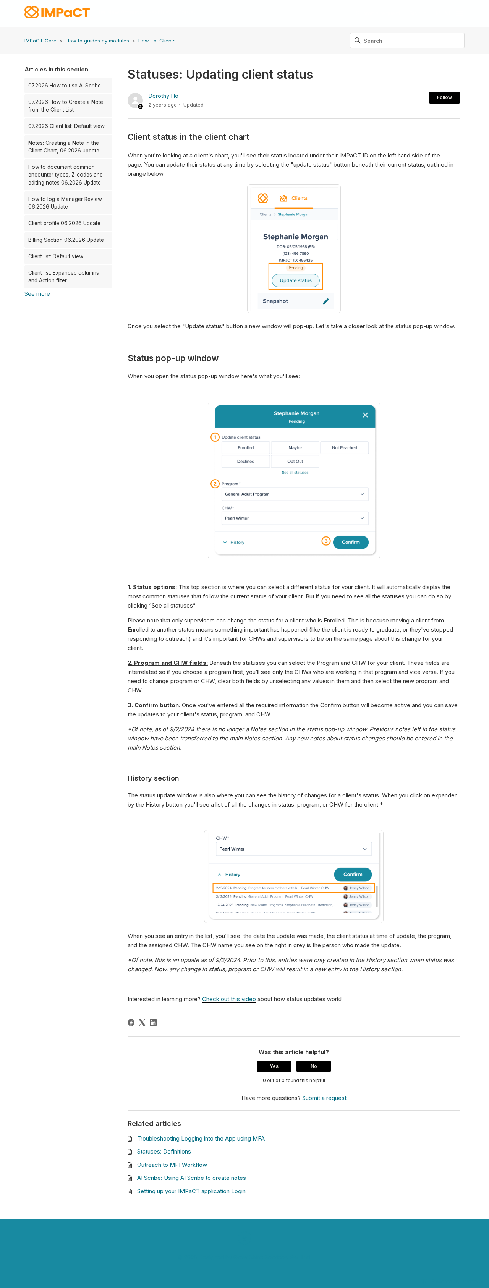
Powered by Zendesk (456, 1281)
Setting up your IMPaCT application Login (191, 1191)
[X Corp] (142, 1022)
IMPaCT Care (40, 40)
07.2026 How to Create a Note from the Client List (65, 106)
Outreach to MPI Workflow (172, 1164)
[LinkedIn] (153, 1022)
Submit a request (378, 13)
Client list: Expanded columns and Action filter (63, 277)
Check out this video (229, 999)
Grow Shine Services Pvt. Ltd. (272, 1257)
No (314, 1066)
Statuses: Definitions (164, 1151)
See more (37, 293)
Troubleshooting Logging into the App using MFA (201, 1138)
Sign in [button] (418, 13)
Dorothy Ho (163, 95)
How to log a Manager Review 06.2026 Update (65, 203)
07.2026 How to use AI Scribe (64, 86)
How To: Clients (157, 40)
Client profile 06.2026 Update (64, 223)
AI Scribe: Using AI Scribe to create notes (191, 1177)
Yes (274, 1066)
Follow (444, 97)
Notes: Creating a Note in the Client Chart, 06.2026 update (63, 147)
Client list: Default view (55, 256)
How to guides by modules (97, 40)
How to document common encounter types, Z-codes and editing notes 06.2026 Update (65, 175)
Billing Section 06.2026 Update (66, 240)
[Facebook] (131, 1022)
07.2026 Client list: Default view (66, 126)
